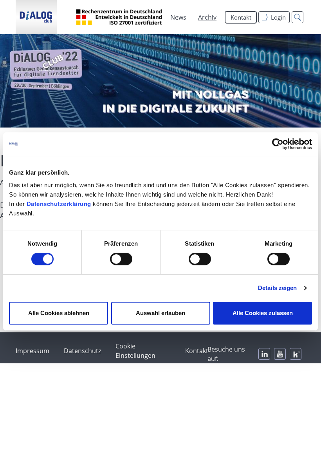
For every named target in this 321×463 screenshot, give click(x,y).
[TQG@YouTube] (280, 354)
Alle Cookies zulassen (263, 313)
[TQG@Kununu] (295, 354)
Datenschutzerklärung (59, 204)
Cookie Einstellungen (135, 351)
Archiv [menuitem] (207, 17)
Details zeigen (277, 287)
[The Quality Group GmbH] (36, 17)
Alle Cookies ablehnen (58, 313)
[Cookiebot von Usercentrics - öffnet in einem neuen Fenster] (277, 144)
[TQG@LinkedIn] (264, 354)
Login (278, 17)
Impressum (32, 350)
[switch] (121, 259)
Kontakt (241, 17)
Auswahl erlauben (160, 313)
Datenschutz (82, 350)
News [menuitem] (178, 17)
